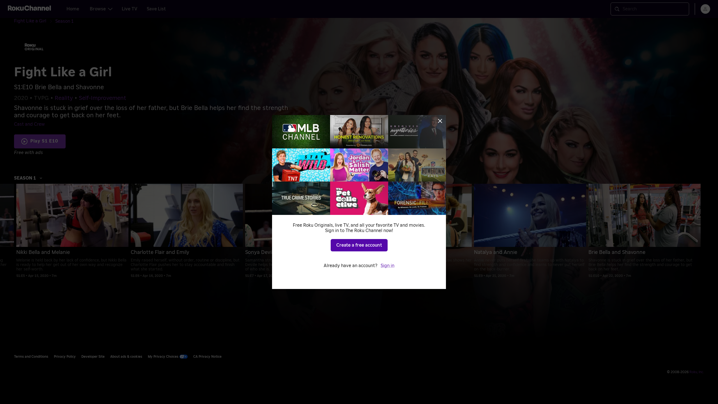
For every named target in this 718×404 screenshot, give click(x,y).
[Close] (440, 120)
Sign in (387, 265)
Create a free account (359, 245)
